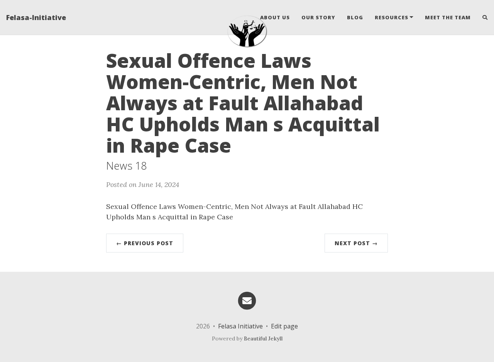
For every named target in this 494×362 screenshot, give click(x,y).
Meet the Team (448, 17)
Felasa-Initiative (36, 17)
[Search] (482, 17)
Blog (355, 17)
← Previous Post (144, 243)
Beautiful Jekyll (263, 338)
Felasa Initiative (240, 326)
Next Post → (356, 243)
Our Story (318, 17)
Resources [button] (391, 17)
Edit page (284, 326)
